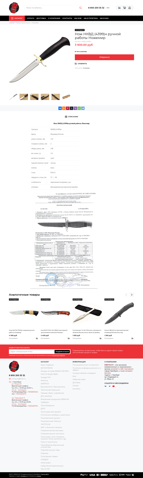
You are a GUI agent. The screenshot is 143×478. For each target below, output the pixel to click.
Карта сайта (45, 474)
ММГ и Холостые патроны (51, 427)
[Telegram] (83, 108)
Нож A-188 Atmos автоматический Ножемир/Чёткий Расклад (116, 331)
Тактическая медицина (50, 390)
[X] (71, 108)
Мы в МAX (104, 18)
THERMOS (45, 402)
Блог (75, 376)
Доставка (41, 18)
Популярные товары (49, 456)
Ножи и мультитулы (49, 442)
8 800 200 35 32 (96, 8)
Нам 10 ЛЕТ (45, 469)
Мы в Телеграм (91, 18)
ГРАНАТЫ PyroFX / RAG (50, 450)
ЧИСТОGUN (45, 424)
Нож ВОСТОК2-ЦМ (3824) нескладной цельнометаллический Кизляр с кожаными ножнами (54, 331)
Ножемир (86, 68)
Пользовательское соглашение (86, 365)
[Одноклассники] (64, 108)
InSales (39, 476)
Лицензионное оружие (50, 418)
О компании (54, 18)
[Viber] (75, 108)
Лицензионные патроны (51, 421)
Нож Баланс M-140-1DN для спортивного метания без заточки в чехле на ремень (87, 331)
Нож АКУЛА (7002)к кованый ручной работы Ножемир (21, 331)
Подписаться (62, 352)
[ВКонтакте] (60, 108)
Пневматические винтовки (52, 431)
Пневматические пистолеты (52, 434)
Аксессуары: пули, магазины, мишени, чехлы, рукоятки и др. (53, 438)
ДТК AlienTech (46, 396)
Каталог (19, 18)
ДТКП (43, 409)
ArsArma (44, 381)
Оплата (30, 18)
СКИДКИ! (44, 460)
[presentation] (126, 294)
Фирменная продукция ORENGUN (55, 399)
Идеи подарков (47, 365)
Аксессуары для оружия (51, 412)
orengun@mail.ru (18, 379)
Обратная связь (79, 379)
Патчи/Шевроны (47, 406)
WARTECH (45, 384)
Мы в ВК (78, 18)
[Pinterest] (67, 108)
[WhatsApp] (79, 108)
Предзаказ (104, 57)
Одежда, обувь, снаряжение (52, 393)
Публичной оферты (58, 355)
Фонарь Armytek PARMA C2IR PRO (55, 371)
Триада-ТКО (46, 377)
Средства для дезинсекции (52, 466)
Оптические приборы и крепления (55, 415)
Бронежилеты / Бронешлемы (53, 387)
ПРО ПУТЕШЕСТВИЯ (49, 374)
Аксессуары (46, 463)
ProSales (23, 476)
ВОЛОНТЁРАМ (47, 368)
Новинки (44, 453)
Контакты (67, 18)
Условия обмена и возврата (84, 373)
